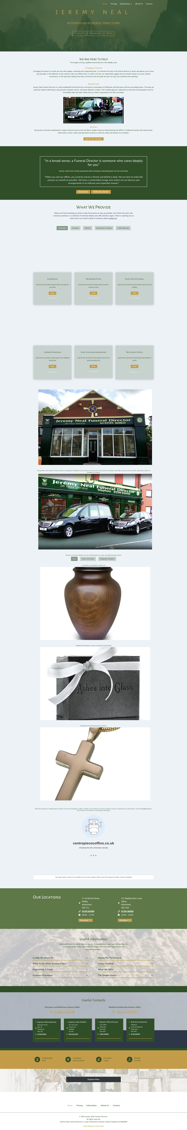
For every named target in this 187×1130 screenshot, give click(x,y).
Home (105, 4)
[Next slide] (52, 409)
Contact (149, 4)
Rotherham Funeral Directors (93, 110)
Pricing (114, 4)
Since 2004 (93, 115)
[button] (52, 498)
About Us (139, 4)
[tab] (62, 243)
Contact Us (113, 234)
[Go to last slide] (41, 409)
